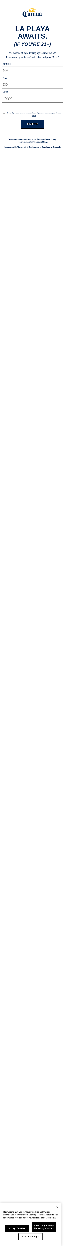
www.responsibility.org (39, 142)
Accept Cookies (17, 1228)
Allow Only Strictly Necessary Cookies (44, 1227)
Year (5, 92)
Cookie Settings (30, 1236)
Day (5, 78)
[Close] (57, 1207)
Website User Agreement (36, 113)
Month (7, 64)
